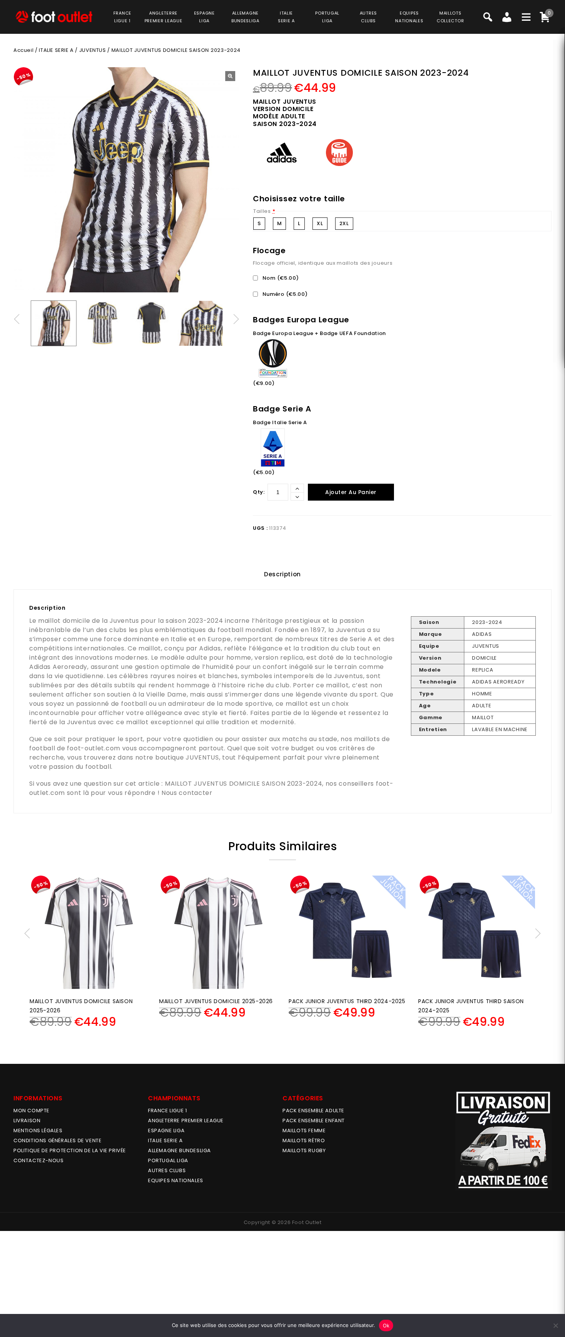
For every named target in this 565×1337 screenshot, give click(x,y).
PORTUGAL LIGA (168, 1160)
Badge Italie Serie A (280, 422)
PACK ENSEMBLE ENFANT (313, 1120)
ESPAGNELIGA (204, 17)
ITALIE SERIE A (56, 50)
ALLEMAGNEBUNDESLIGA (245, 17)
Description (282, 574)
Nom (280, 278)
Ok (386, 1325)
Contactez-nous (38, 1160)
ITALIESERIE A (286, 17)
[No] (555, 1325)
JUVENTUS (92, 50)
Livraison (26, 1120)
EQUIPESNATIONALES (409, 17)
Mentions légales (38, 1130)
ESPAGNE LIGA (166, 1130)
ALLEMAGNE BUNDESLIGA (179, 1150)
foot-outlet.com (93, 748)
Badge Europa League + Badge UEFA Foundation (319, 333)
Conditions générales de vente (57, 1140)
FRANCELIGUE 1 (122, 17)
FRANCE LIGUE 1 (167, 1110)
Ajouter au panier (351, 492)
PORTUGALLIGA (327, 17)
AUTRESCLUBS (368, 17)
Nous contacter (187, 792)
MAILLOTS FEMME (304, 1130)
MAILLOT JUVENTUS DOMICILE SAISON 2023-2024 (243, 783)
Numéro (284, 294)
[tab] (282, 574)
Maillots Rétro (303, 1140)
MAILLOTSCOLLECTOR (450, 17)
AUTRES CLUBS (167, 1170)
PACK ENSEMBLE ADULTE (313, 1110)
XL (320, 223)
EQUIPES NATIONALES (175, 1180)
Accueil (23, 50)
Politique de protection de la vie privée (69, 1150)
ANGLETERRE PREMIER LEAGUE (164, 17)
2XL (344, 223)
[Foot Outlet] (53, 17)
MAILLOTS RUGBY (304, 1150)
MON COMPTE (31, 1110)
